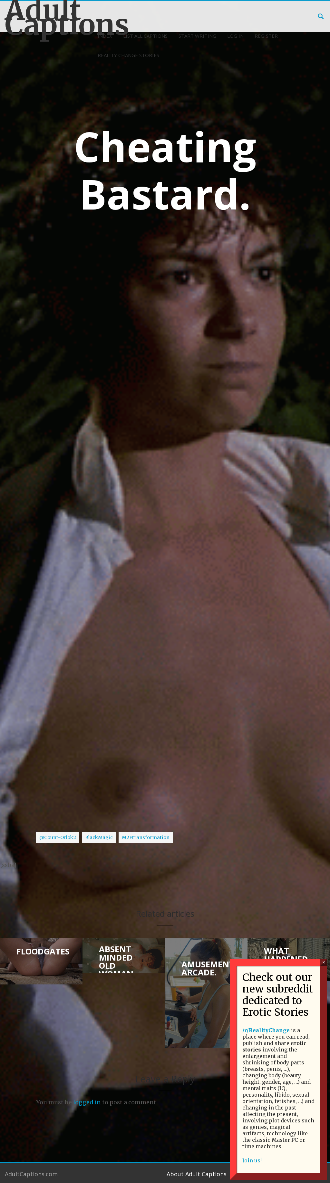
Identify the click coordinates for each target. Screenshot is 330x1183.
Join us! (252, 1160)
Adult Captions (41, 17)
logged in (87, 1102)
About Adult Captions (197, 1174)
